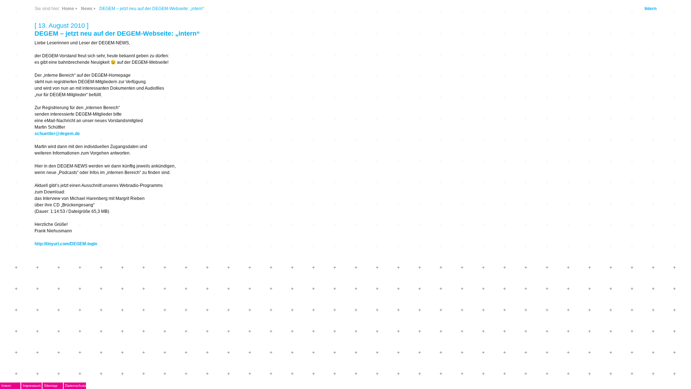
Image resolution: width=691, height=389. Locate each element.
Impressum (32, 386)
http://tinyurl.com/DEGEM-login (66, 243)
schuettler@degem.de (57, 133)
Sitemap (51, 386)
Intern (650, 8)
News (86, 8)
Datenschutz (75, 386)
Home (68, 8)
